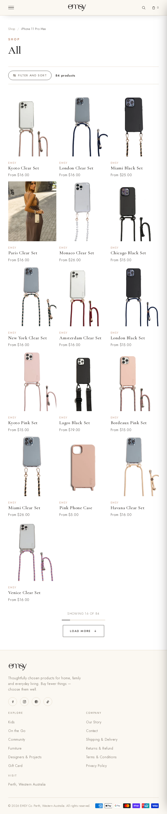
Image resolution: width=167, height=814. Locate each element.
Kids (11, 722)
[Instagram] (24, 701)
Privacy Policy (96, 765)
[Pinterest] (36, 701)
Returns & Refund (99, 748)
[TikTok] (47, 701)
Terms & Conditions (101, 757)
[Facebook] (12, 701)
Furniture (15, 748)
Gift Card (15, 765)
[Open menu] (11, 7)
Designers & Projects (25, 757)
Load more (83, 631)
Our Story (93, 722)
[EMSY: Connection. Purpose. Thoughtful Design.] (77, 7)
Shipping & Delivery (101, 739)
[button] (144, 7)
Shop (11, 29)
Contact (92, 730)
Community (16, 739)
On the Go (16, 730)
